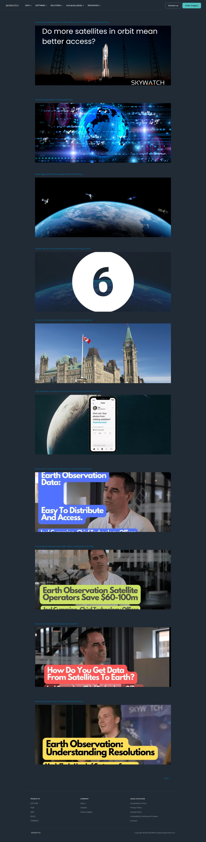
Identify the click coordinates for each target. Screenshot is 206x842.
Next (167, 778)
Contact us (173, 5)
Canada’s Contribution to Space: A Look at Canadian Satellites (64, 320)
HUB (32, 807)
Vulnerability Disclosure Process (144, 816)
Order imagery (191, 5)
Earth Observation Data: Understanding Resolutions (59, 701)
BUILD (33, 816)
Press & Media (86, 812)
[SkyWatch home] (12, 5)
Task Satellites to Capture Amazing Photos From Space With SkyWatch (67, 391)
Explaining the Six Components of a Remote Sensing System (63, 248)
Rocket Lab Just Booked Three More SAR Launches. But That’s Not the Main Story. (72, 22)
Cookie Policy (136, 812)
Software (40, 5)
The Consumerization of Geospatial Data (54, 99)
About (83, 803)
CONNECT (35, 821)
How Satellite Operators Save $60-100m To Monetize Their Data (64, 546)
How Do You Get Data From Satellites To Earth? (56, 623)
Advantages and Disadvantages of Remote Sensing (58, 174)
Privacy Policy (136, 807)
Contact (133, 821)
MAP (32, 812)
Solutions (56, 5)
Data (27, 5)
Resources (93, 5)
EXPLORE (34, 803)
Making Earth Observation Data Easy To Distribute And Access (63, 468)
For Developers (74, 5)
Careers (83, 807)
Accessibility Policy (138, 803)
